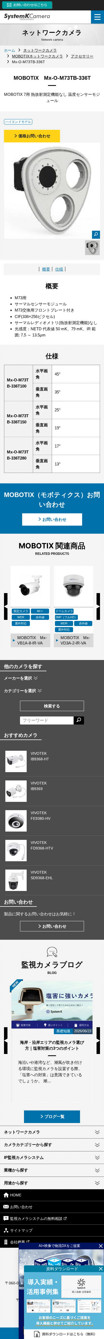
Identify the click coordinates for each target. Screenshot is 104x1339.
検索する (52, 706)
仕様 (59, 269)
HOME (15, 1195)
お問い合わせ (54, 519)
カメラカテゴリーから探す (28, 1144)
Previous (5, 606)
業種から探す (16, 1170)
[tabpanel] (92, 248)
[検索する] (79, 720)
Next (98, 606)
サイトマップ (21, 1230)
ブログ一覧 (55, 1116)
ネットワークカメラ (22, 1132)
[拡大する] (96, 235)
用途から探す (16, 1183)
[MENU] (97, 17)
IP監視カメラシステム (24, 1157)
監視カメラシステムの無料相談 (36, 1218)
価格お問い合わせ (34, 136)
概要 (46, 269)
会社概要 (17, 1242)
